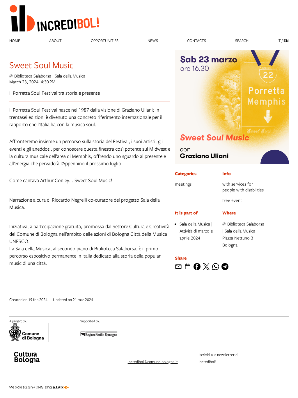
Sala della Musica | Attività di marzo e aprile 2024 (196, 231)
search (242, 40)
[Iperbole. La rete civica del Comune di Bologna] (29, 332)
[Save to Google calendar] (187, 266)
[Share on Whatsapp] (215, 266)
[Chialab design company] (39, 383)
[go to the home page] (54, 18)
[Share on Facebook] (197, 266)
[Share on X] (206, 266)
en (286, 40)
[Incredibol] (26, 353)
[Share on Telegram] (224, 266)
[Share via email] (178, 266)
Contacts (196, 40)
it (279, 40)
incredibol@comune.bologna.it (153, 361)
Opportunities (104, 40)
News (153, 40)
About (55, 40)
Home (14, 40)
